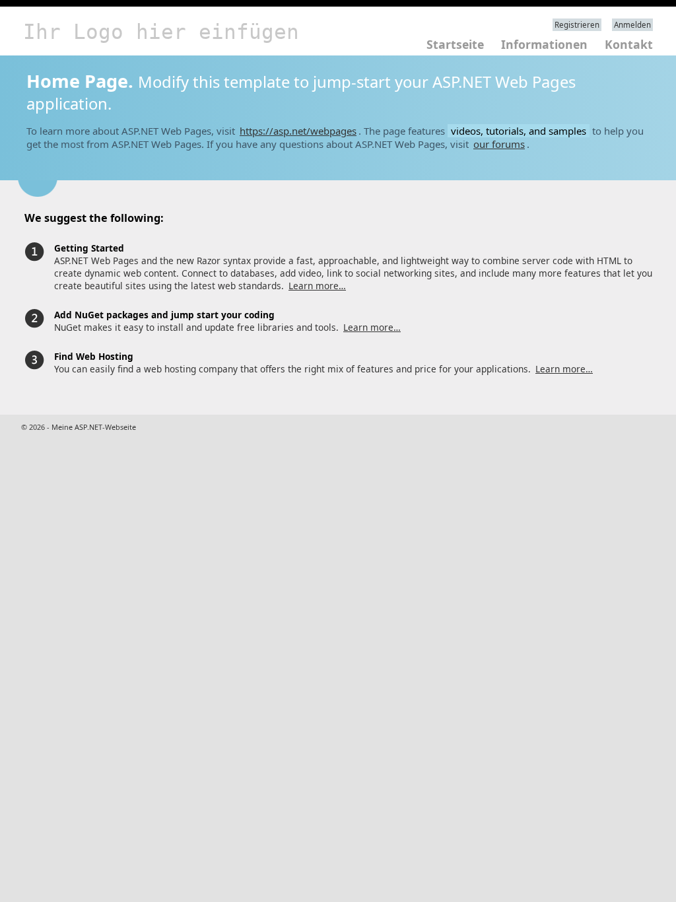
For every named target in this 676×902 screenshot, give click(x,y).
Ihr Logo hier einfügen (161, 32)
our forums (499, 144)
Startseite (455, 44)
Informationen (544, 44)
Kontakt (629, 44)
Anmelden (632, 25)
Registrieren (577, 25)
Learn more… (317, 285)
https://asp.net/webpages (298, 130)
